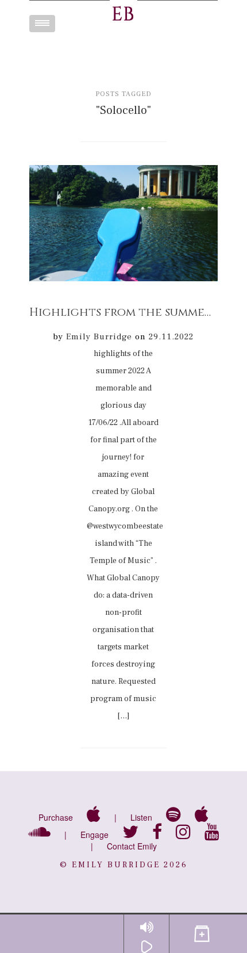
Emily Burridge (99, 336)
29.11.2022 (171, 336)
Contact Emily (132, 846)
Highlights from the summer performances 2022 (123, 312)
